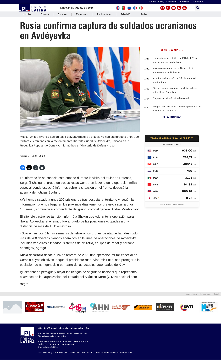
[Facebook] (162, 8)
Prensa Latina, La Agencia (162, 1)
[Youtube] (173, 8)
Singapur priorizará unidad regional (171, 98)
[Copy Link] (35, 167)
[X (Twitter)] (29, 167)
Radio (143, 14)
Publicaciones (104, 14)
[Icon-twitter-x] (168, 8)
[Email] (42, 167)
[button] (197, 8)
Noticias (27, 14)
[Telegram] (179, 8)
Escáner (62, 14)
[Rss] (184, 8)
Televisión (126, 14)
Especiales (82, 14)
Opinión (45, 14)
